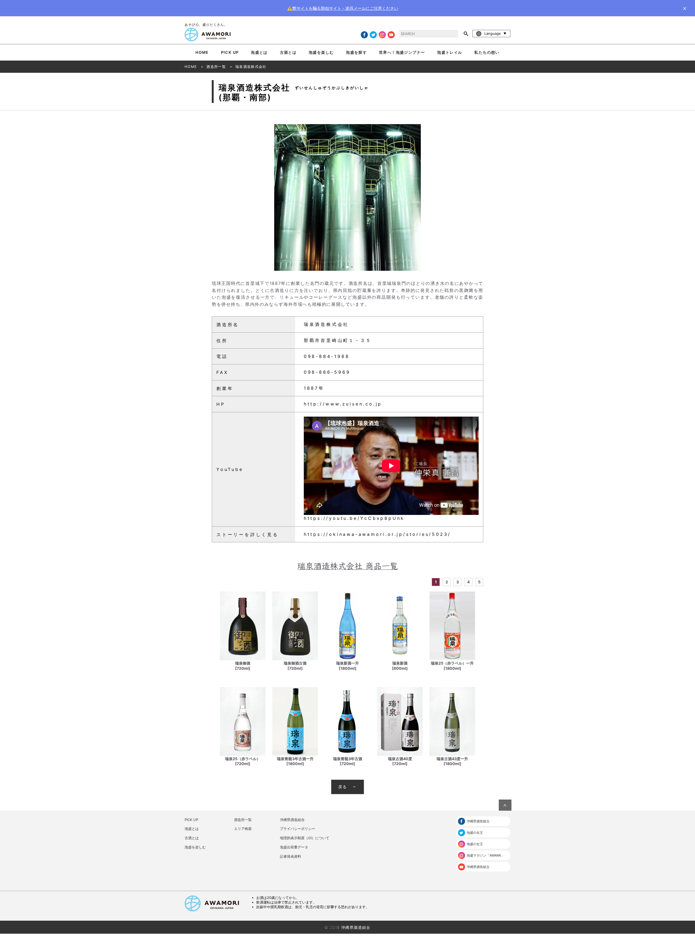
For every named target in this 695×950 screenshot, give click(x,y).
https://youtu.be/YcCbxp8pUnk (354, 518)
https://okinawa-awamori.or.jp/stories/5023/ (377, 534)
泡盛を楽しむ (321, 52)
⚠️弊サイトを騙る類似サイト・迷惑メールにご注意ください (342, 8)
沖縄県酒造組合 (292, 819)
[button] (478, 197)
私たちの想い (486, 52)
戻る (342, 786)
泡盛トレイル (449, 52)
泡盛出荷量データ (294, 847)
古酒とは (288, 52)
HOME (202, 52)
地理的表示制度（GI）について (304, 838)
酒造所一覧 (243, 819)
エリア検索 (243, 828)
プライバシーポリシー (297, 828)
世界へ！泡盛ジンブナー (402, 52)
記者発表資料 (290, 856)
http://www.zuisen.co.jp (343, 404)
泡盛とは (259, 52)
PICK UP (230, 52)
